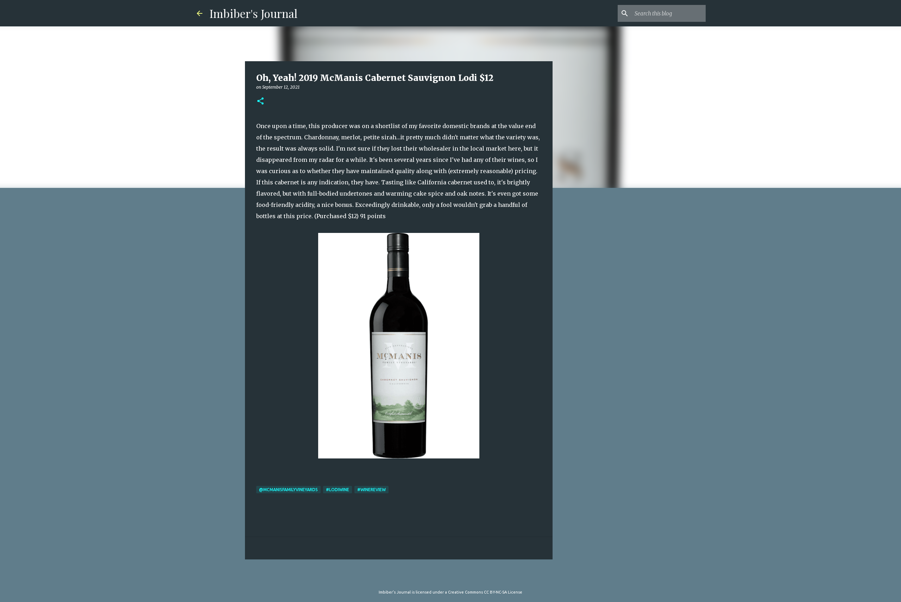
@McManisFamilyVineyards (288, 489)
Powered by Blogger (455, 578)
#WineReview (371, 489)
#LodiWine (337, 489)
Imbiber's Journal (253, 13)
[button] (260, 101)
